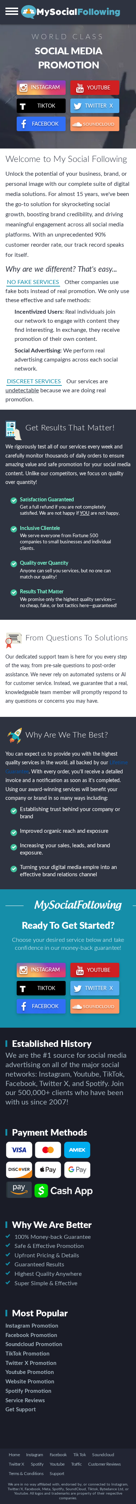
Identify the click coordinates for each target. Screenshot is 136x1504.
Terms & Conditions (26, 1473)
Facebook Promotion (31, 1335)
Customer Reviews (104, 1464)
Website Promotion (29, 1381)
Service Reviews (25, 1400)
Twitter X (98, 106)
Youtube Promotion (29, 1372)
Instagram (44, 87)
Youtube (98, 88)
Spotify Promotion (28, 1391)
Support (57, 1473)
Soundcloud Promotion (33, 1344)
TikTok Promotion (27, 1354)
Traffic (76, 1464)
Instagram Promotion (31, 1326)
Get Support (20, 1409)
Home (14, 1455)
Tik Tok (79, 1455)
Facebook (44, 124)
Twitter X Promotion (30, 1363)
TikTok (48, 106)
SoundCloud (98, 124)
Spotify (37, 1464)
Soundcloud (103, 1455)
